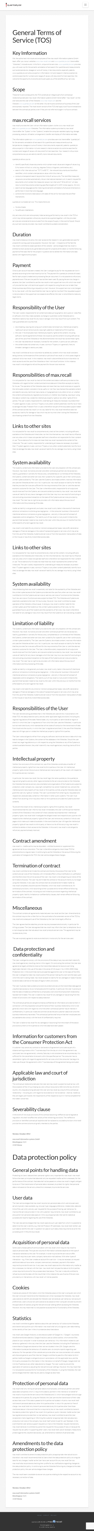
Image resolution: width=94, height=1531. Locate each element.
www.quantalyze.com (62, 61)
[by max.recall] (14, 5)
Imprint (46, 1515)
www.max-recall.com (43, 61)
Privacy (54, 1515)
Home (39, 1515)
